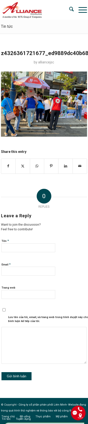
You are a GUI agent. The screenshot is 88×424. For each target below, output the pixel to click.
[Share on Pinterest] (51, 166)
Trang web (8, 287)
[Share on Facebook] (8, 166)
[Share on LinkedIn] (65, 166)
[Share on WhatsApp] (37, 166)
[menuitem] (69, 10)
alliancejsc (46, 62)
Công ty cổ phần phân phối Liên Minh (43, 404)
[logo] (35, 10)
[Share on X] (23, 166)
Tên (5, 241)
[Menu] (80, 10)
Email (6, 264)
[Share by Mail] (80, 166)
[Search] (69, 10)
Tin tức (7, 26)
